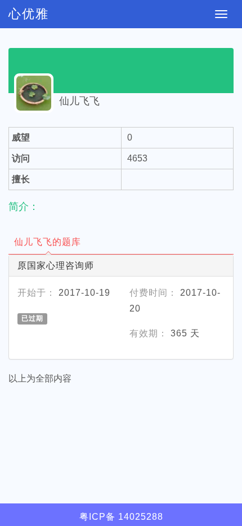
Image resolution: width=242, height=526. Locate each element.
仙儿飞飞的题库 (47, 242)
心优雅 (28, 14)
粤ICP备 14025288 (121, 516)
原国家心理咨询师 (55, 265)
